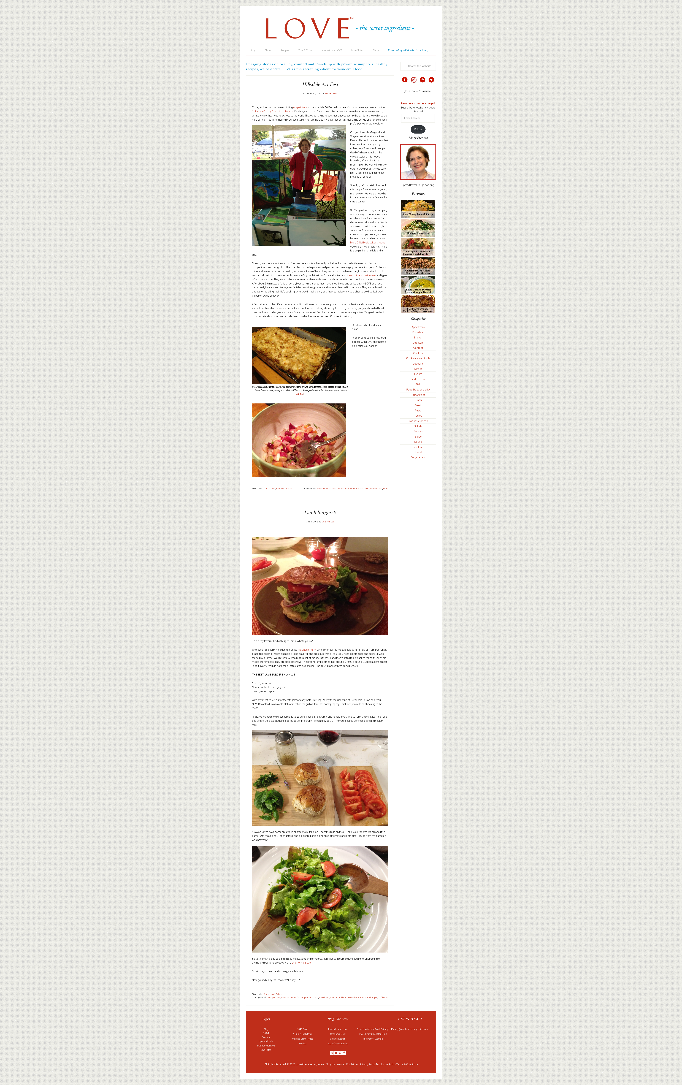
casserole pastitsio (340, 488)
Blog (266, 1029)
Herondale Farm (307, 649)
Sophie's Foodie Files (338, 1043)
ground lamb (376, 488)
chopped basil (274, 997)
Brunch (418, 337)
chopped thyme (289, 997)
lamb (385, 488)
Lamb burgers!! (320, 512)
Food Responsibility (418, 389)
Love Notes (266, 1050)
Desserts (418, 363)
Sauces (418, 431)
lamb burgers (371, 997)
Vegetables (418, 457)
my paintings (300, 107)
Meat (272, 488)
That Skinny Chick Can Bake (373, 1034)
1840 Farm (302, 1029)
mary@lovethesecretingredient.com (410, 1029)
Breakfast (418, 332)
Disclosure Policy (386, 1064)
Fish (418, 384)
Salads (279, 994)
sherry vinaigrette (301, 962)
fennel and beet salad (359, 488)
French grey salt (326, 997)
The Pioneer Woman (373, 1038)
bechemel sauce (324, 488)
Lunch (418, 400)
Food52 (302, 1043)
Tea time (418, 447)
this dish (300, 394)
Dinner (266, 488)
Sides (418, 436)
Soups (418, 441)
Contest (418, 347)
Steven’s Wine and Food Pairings (373, 1029)
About (266, 1033)
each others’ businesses (362, 275)
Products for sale (283, 488)
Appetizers (418, 327)
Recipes (266, 1037)
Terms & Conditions (407, 1064)
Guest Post (418, 395)
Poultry (418, 415)
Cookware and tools (418, 358)
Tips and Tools (266, 1041)
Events (418, 374)
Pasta (418, 410)
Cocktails (418, 342)
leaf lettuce (383, 997)
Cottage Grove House (302, 1038)
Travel (418, 452)
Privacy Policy (368, 1064)
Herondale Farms (356, 997)
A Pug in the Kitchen (303, 1034)
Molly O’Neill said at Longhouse (367, 242)
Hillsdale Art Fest (320, 84)
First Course (418, 379)
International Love (266, 1045)
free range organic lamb (307, 997)
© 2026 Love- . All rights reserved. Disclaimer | (323, 1064)
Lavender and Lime (338, 1029)
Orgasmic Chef (337, 1034)
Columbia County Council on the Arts (272, 111)
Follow (418, 129)
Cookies (418, 353)
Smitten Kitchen (337, 1038)
